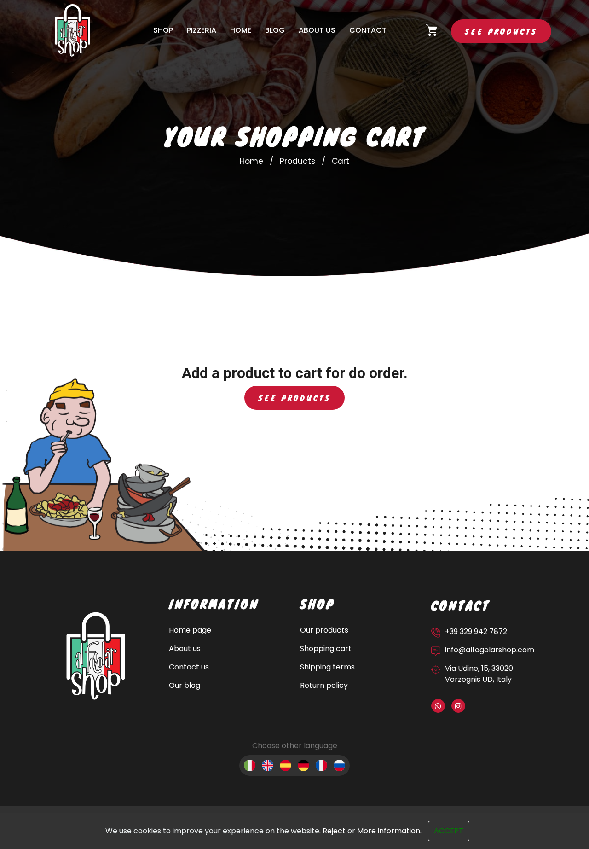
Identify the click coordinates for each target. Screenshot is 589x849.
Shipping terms (327, 667)
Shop (163, 30)
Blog (275, 30)
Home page (190, 630)
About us (317, 30)
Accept (448, 831)
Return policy (324, 685)
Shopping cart (326, 648)
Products (297, 161)
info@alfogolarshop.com (489, 650)
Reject (334, 831)
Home (240, 30)
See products (501, 31)
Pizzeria (201, 30)
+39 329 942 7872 (476, 631)
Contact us (189, 667)
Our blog (184, 685)
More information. (389, 831)
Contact (368, 30)
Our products (324, 630)
